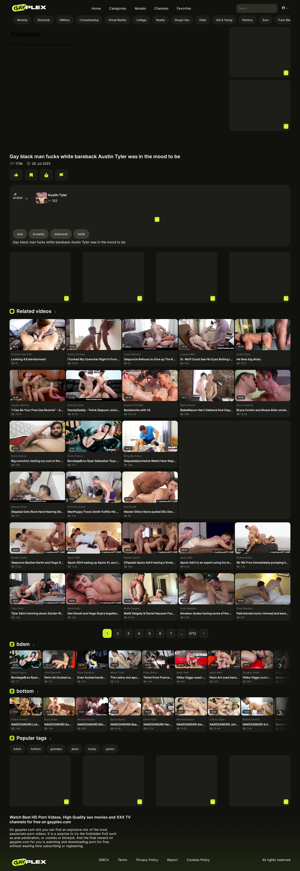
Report (172, 860)
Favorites (184, 8)
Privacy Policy (147, 860)
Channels (161, 8)
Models (140, 8)
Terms (122, 860)
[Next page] (203, 633)
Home (96, 8)
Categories (117, 8)
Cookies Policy (198, 860)
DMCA (104, 860)
